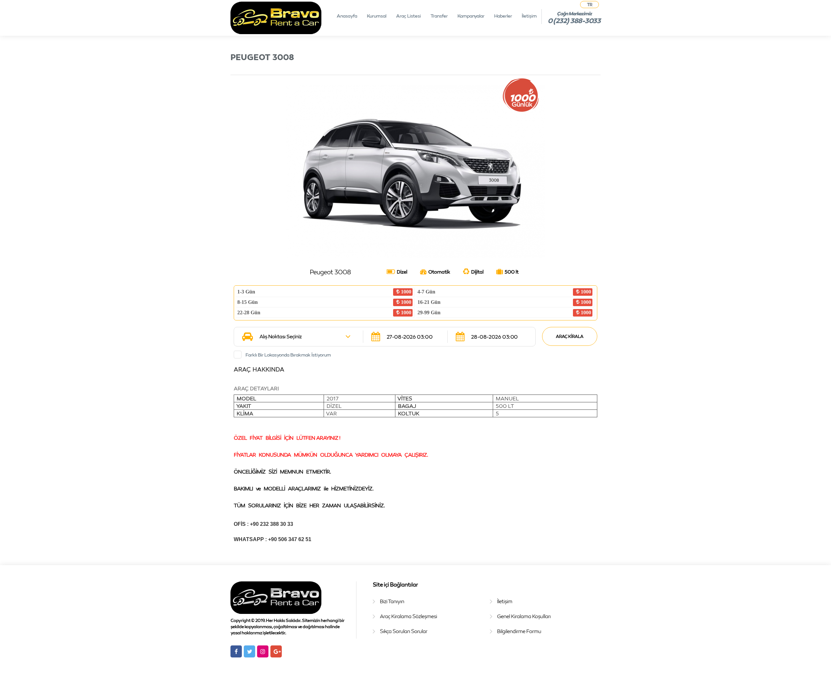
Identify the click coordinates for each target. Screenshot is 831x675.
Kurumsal (376, 15)
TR (589, 4)
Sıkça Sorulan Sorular (403, 631)
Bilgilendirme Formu (519, 631)
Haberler (503, 15)
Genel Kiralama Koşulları (524, 616)
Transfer (439, 15)
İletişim (529, 15)
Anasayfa (347, 15)
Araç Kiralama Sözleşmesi (408, 616)
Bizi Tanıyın (392, 601)
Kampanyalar (470, 15)
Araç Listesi (408, 15)
